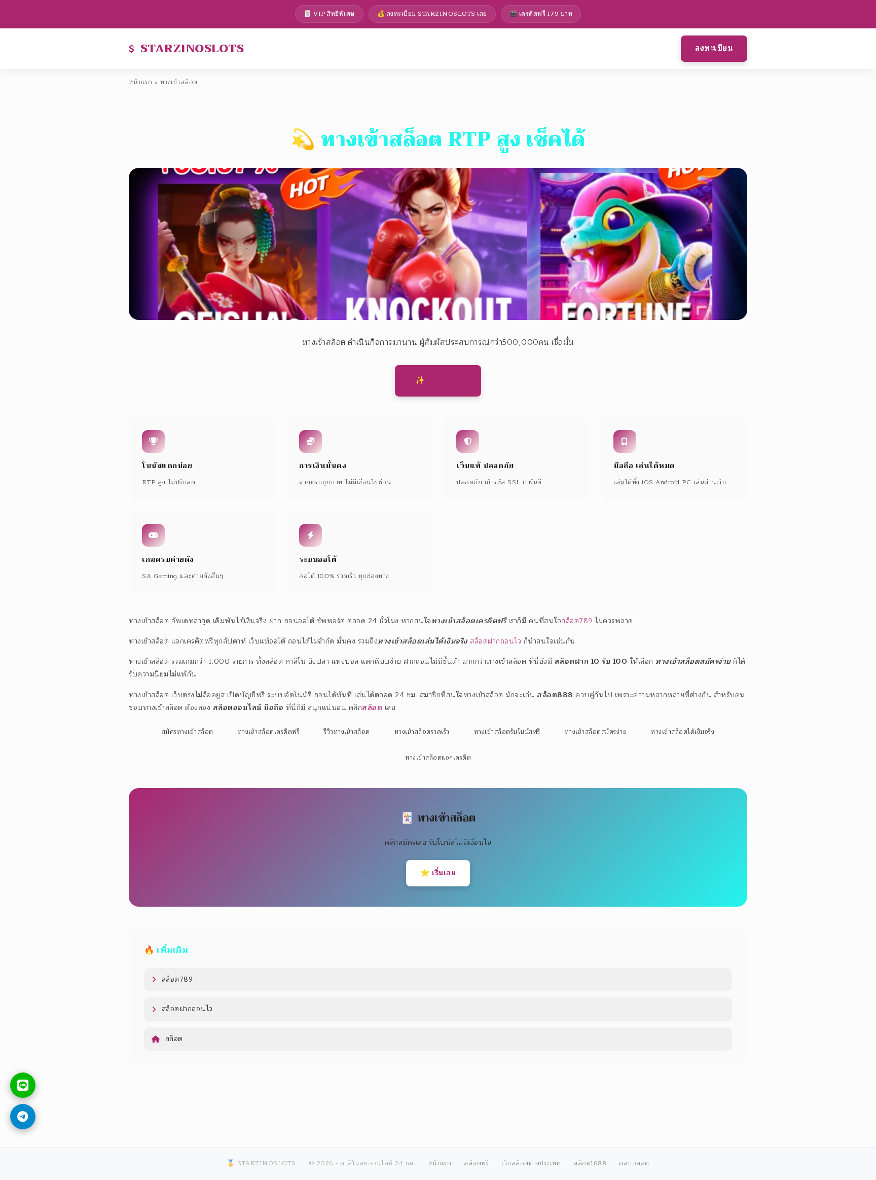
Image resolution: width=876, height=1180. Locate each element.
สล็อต (174, 1039)
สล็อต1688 (589, 1163)
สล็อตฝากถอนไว (495, 641)
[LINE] (22, 1085)
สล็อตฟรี (476, 1163)
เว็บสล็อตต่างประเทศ (531, 1163)
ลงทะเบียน (714, 48)
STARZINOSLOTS (192, 48)
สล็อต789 (577, 621)
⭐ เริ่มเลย (438, 873)
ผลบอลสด (634, 1163)
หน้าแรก (140, 82)
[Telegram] (22, 1116)
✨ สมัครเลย (438, 380)
